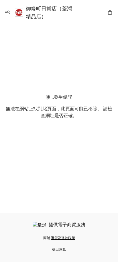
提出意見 (59, 249)
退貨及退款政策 (63, 238)
